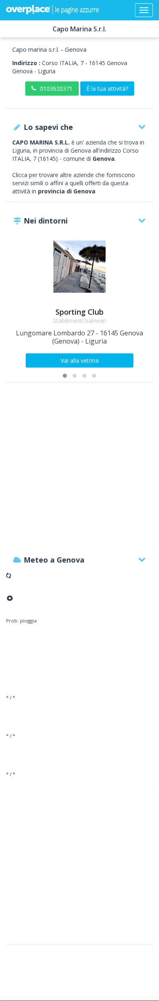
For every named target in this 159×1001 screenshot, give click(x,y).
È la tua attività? (107, 88)
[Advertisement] (79, 469)
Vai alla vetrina (80, 360)
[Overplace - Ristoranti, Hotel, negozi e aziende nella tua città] (52, 10)
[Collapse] (144, 10)
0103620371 (56, 88)
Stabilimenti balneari (79, 320)
